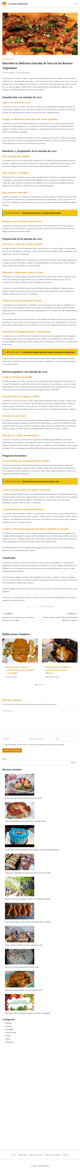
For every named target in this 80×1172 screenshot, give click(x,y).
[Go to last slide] (6, 660)
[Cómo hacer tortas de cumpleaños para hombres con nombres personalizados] (19, 836)
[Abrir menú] (76, 3)
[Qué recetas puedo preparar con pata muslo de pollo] (19, 979)
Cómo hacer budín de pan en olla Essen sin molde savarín (25, 821)
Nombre (6, 739)
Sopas (8, 1039)
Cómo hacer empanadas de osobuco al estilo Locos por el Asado (28, 873)
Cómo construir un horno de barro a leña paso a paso (24, 945)
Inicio (14, 1155)
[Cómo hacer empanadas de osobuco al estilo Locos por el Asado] (19, 862)
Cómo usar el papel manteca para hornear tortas (22, 967)
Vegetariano (10, 1042)
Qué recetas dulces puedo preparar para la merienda (23, 798)
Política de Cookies (35, 1155)
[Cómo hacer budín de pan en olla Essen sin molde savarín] (19, 810)
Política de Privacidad (52, 1155)
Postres (8, 1036)
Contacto (65, 1155)
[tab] (36, 684)
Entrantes (9, 1026)
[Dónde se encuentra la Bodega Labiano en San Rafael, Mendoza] (19, 886)
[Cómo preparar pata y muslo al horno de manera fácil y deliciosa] (19, 911)
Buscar (4, 759)
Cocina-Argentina (9, 72)
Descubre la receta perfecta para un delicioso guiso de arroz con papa (18, 617)
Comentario (8, 711)
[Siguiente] (74, 660)
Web (56, 739)
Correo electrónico (36, 739)
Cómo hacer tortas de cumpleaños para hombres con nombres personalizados (32, 850)
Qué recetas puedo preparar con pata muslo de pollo (23, 990)
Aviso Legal (22, 1155)
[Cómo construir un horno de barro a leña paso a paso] (19, 934)
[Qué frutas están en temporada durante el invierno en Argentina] (19, 1002)
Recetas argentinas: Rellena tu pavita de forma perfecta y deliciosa (58, 670)
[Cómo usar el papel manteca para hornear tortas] (19, 956)
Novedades (10, 1029)
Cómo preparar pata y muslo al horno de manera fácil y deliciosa (28, 922)
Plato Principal (8, 59)
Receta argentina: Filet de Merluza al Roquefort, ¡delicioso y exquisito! (60, 617)
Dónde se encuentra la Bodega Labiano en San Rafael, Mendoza (28, 899)
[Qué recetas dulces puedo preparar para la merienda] (19, 784)
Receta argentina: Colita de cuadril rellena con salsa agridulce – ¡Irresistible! (19, 670)
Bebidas (9, 1023)
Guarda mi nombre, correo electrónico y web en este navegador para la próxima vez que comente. (35, 744)
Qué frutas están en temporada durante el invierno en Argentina (27, 1013)
